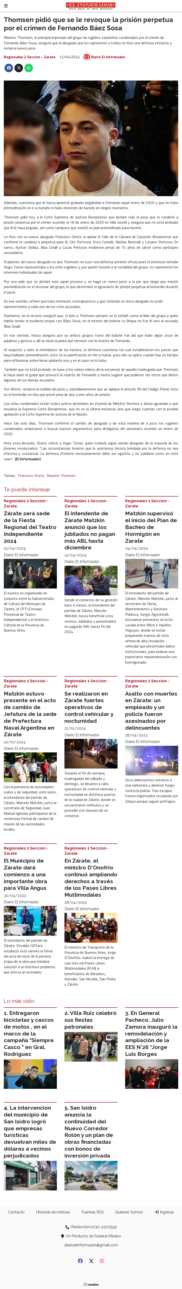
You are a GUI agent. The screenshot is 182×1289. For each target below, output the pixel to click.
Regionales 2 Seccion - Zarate (29, 57)
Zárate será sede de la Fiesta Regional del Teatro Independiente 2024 (30, 527)
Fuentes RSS (93, 1212)
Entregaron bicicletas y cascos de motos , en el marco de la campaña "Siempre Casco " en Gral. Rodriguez (29, 1033)
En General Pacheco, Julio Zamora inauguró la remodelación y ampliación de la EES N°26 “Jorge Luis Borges (151, 1033)
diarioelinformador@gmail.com (91, 1245)
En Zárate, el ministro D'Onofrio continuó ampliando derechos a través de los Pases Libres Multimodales (90, 877)
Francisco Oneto (31, 475)
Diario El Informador (108, 56)
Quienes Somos (129, 1212)
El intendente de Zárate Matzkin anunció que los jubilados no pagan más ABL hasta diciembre (89, 530)
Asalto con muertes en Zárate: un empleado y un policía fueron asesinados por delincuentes (151, 710)
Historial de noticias (53, 1212)
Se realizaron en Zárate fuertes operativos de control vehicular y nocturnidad (88, 707)
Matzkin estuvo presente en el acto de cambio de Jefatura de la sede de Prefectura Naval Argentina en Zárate (30, 714)
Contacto (16, 1212)
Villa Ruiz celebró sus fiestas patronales (90, 1020)
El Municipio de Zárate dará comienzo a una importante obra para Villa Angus (25, 874)
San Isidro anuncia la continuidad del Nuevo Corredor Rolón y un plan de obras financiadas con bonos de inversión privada (88, 1131)
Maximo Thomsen (61, 475)
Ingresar (166, 1212)
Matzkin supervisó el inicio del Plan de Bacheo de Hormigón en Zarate (151, 527)
